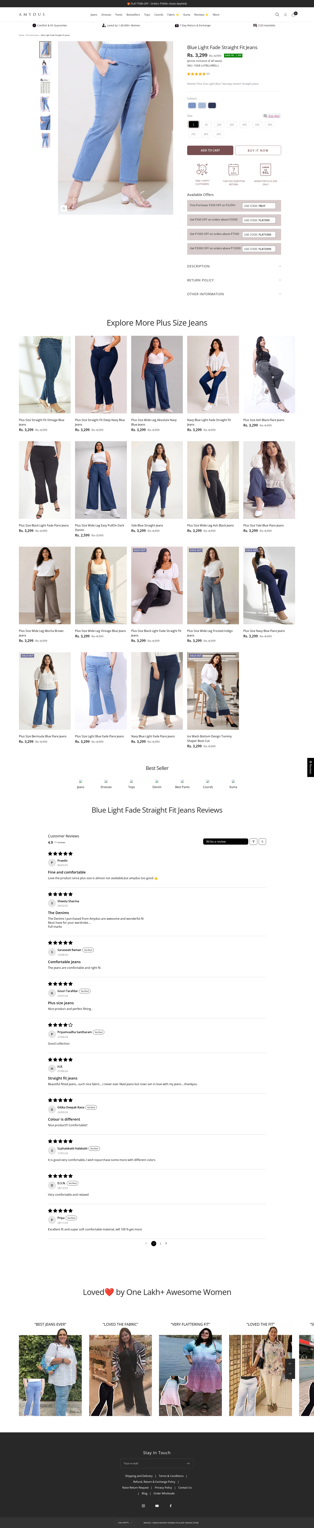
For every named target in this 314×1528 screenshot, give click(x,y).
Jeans (94, 14)
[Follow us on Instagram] (143, 1506)
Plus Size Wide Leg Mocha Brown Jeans (41, 633)
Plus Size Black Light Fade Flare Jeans (44, 525)
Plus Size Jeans (32, 35)
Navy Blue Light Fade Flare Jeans (153, 736)
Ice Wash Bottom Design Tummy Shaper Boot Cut (209, 738)
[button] (196, 74)
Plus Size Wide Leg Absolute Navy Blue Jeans (154, 422)
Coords (158, 14)
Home (21, 35)
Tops (147, 14)
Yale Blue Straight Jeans (147, 525)
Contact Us (185, 1487)
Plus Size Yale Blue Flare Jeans (263, 525)
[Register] (188, 1463)
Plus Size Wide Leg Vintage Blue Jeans (100, 631)
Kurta (186, 14)
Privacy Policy (163, 1487)
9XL (219, 134)
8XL (206, 134)
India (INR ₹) (123, 1522)
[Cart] (293, 14)
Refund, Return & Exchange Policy (154, 1481)
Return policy (200, 280)
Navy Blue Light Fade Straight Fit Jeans (209, 422)
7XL (193, 134)
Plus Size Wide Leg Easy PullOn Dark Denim (99, 527)
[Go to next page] (167, 1243)
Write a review (216, 842)
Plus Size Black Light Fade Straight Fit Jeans (156, 633)
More (216, 14)
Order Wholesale (164, 1493)
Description (198, 266)
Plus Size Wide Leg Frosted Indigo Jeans (210, 633)
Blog (144, 1493)
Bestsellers (133, 14)
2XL (219, 124)
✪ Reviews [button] (311, 767)
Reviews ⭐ (201, 14)
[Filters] (253, 841)
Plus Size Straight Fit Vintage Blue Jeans (41, 422)
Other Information (205, 294)
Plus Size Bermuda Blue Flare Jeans (43, 736)
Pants (118, 14)
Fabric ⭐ (173, 14)
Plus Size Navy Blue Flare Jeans (264, 631)
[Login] (285, 14)
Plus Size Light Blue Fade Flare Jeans (99, 736)
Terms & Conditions (171, 1476)
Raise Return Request (135, 1487)
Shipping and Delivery (139, 1476)
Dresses (106, 14)
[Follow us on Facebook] (171, 1506)
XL (206, 124)
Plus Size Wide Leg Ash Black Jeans (210, 525)
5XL (257, 124)
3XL (232, 124)
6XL (270, 124)
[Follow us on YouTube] (157, 1506)
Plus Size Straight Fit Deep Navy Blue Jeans (100, 422)
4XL (244, 124)
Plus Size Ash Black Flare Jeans (263, 420)
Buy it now (258, 151)
